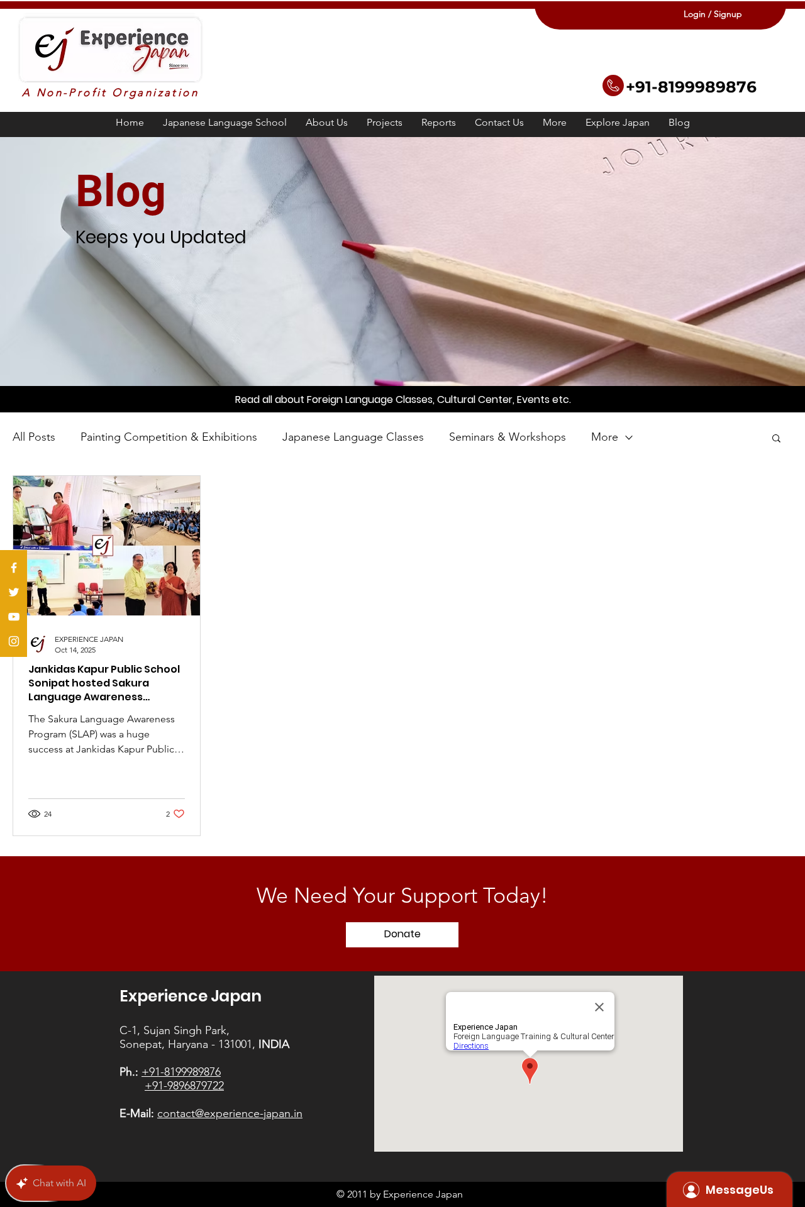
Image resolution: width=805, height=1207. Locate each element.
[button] (384, 122)
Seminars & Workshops (507, 437)
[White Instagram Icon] (14, 641)
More (604, 437)
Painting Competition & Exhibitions (168, 437)
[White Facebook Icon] (14, 568)
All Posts (34, 437)
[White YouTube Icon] (14, 617)
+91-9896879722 (184, 1086)
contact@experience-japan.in (230, 1113)
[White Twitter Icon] (14, 592)
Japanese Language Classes (353, 437)
